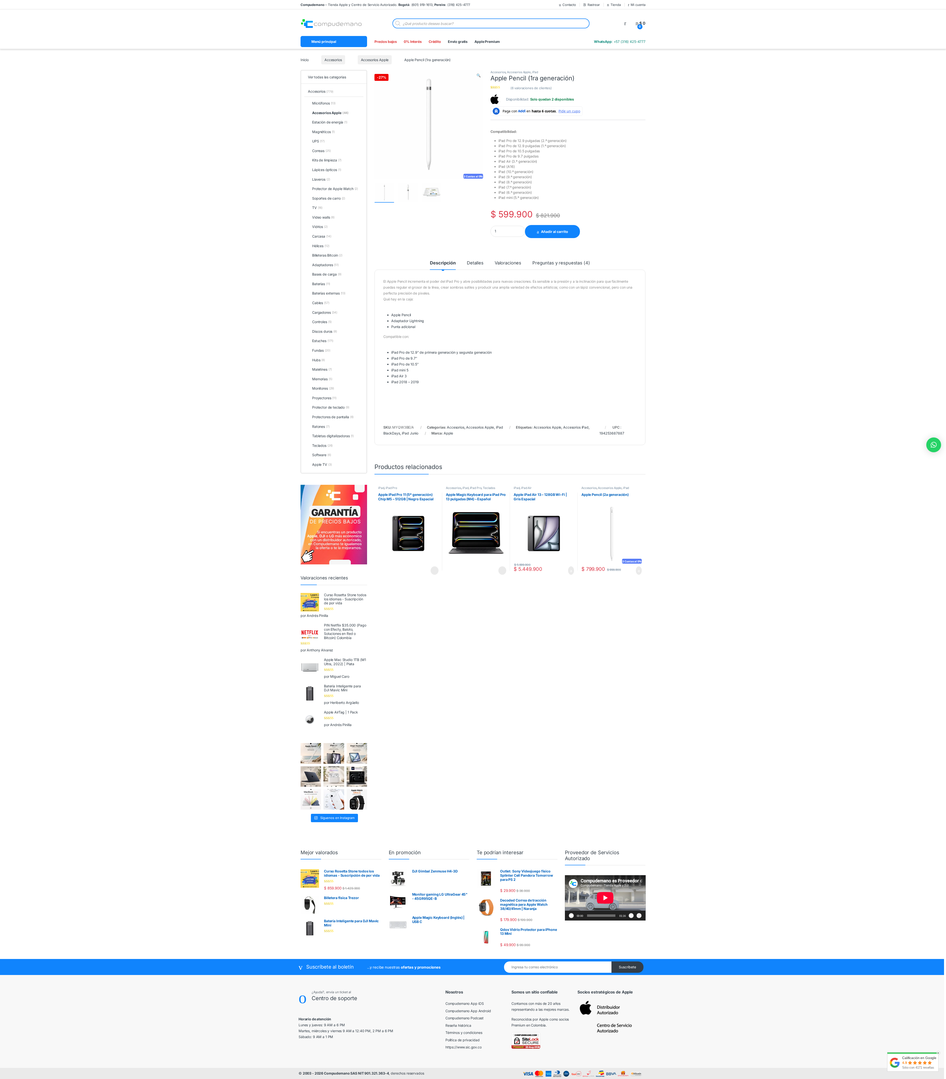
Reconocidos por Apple (529, 1019)
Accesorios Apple (374, 60)
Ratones (321, 426)
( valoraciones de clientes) (531, 88)
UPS (318, 141)
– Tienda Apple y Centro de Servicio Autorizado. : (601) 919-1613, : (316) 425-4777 (385, 5)
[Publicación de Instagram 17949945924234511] (311, 753)
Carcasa (321, 236)
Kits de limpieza (326, 160)
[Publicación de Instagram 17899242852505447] (311, 776)
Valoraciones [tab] (508, 263)
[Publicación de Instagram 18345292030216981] (357, 753)
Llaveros (321, 179)
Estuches (322, 341)
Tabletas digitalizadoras (333, 436)
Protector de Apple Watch (335, 189)
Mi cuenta (638, 5)
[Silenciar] (631, 915)
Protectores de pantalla (333, 417)
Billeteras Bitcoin (327, 255)
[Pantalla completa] (639, 915)
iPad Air (526, 488)
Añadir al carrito (557, 231)
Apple (448, 433)
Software (321, 455)
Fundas (321, 350)
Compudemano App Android (468, 1011)
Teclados (489, 488)
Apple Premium (487, 41)
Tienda (613, 5)
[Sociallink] (301, 1047)
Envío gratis (458, 41)
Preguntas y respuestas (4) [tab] (561, 263)
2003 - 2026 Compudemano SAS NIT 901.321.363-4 (346, 1073)
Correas (321, 151)
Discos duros (324, 331)
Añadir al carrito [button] (569, 570)
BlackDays (391, 433)
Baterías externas (328, 293)
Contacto (563, 5)
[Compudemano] (333, 799)
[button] (478, 75)
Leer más (434, 570)
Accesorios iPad (576, 427)
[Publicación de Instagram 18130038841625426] (357, 776)
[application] (605, 898)
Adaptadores (325, 265)
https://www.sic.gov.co (463, 1047)
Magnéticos (323, 132)
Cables (320, 303)
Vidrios (320, 227)
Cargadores (324, 312)
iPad (535, 72)
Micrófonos (324, 103)
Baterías (321, 284)
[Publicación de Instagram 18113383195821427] (333, 776)
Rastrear (589, 5)
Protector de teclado (330, 407)
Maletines (322, 369)
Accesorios (332, 60)
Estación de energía (329, 122)
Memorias (322, 379)
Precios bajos (385, 41)
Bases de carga (326, 274)
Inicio (305, 60)
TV (317, 208)
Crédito (435, 41)
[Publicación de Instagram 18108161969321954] (333, 753)
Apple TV (322, 464)
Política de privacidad (462, 1040)
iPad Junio (410, 433)
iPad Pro (391, 488)
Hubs (318, 360)
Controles (322, 322)
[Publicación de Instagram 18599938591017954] (311, 799)
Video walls (323, 217)
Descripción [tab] (443, 263)
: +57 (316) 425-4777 (619, 41)
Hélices (320, 246)
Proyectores (324, 398)
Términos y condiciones (463, 1032)
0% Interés (413, 41)
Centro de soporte (342, 998)
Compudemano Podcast (464, 1018)
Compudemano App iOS (464, 1003)
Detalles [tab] (475, 263)
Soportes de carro (328, 198)
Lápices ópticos (326, 170)
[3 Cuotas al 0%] (384, 193)
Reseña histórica (458, 1025)
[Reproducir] (571, 915)
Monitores (323, 388)
